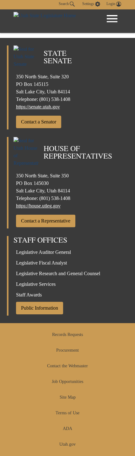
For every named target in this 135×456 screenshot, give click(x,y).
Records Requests (67, 334)
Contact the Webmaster (67, 366)
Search (64, 4)
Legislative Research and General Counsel (58, 273)
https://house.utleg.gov (38, 205)
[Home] (45, 21)
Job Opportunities (67, 381)
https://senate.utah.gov (38, 106)
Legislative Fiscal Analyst (41, 262)
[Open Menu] (112, 19)
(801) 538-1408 (54, 99)
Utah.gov (67, 444)
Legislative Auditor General (43, 252)
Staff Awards (29, 294)
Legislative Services (36, 284)
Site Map (68, 397)
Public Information (39, 308)
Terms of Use (67, 413)
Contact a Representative (45, 220)
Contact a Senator (38, 121)
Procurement (67, 350)
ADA (67, 428)
